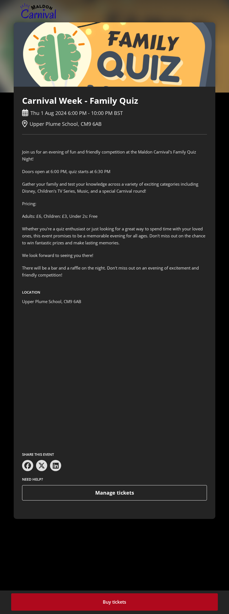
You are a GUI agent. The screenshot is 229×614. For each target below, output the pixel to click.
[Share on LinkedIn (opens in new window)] (55, 465)
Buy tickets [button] (114, 602)
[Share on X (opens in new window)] (41, 465)
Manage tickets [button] (114, 492)
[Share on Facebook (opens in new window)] (27, 465)
